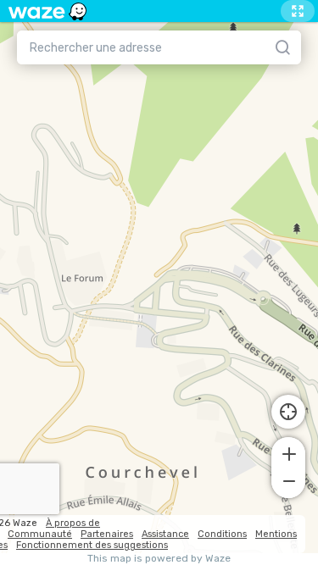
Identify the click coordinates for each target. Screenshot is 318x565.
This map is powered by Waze (159, 558)
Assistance (165, 534)
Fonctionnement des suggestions (92, 545)
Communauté (40, 534)
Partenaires (107, 534)
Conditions (222, 534)
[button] (288, 452)
